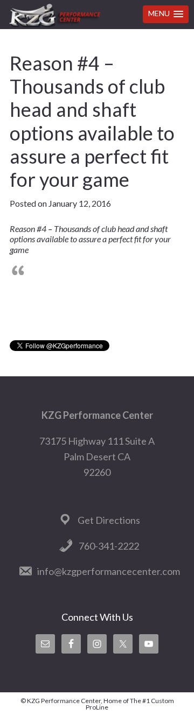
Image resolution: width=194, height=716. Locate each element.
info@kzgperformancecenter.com (108, 571)
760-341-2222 (109, 546)
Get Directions (109, 520)
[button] (166, 14)
